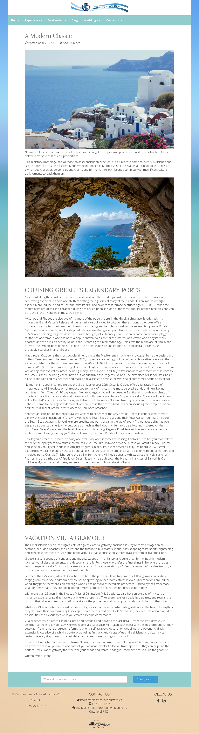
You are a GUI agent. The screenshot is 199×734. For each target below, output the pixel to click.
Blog (75, 20)
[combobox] (84, 679)
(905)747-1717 (101, 704)
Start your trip (145, 679)
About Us (37, 700)
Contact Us (114, 20)
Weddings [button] (91, 20)
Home (15, 20)
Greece (75, 43)
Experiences (33, 20)
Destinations (57, 20)
